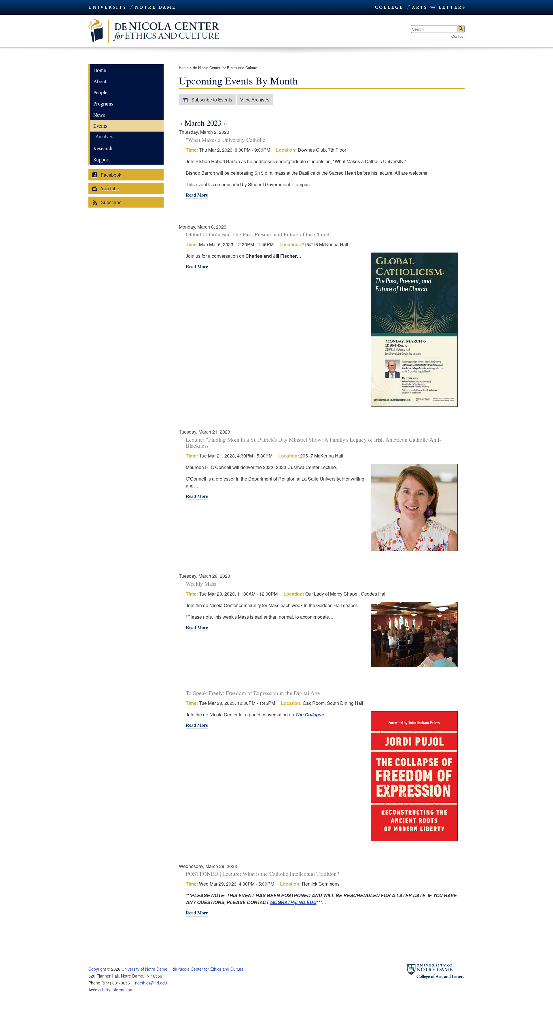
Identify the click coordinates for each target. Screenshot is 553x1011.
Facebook (110, 175)
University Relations (419, 7)
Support (101, 159)
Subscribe (111, 202)
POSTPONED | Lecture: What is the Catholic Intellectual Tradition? (262, 873)
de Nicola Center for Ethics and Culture (163, 31)
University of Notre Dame (144, 969)
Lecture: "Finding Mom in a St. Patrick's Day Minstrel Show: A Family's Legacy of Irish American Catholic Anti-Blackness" (313, 442)
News (99, 114)
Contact (458, 36)
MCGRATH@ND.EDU (293, 902)
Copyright (97, 969)
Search (460, 29)
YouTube (109, 188)
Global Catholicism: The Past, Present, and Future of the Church (258, 234)
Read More (197, 195)
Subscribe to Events (211, 99)
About (99, 81)
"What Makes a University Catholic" (227, 139)
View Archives (254, 99)
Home (184, 67)
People (100, 92)
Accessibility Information (110, 990)
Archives (104, 136)
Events (100, 125)
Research (102, 148)
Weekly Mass (201, 583)
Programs (103, 103)
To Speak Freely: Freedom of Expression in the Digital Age (253, 692)
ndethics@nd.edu (151, 983)
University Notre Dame (131, 7)
